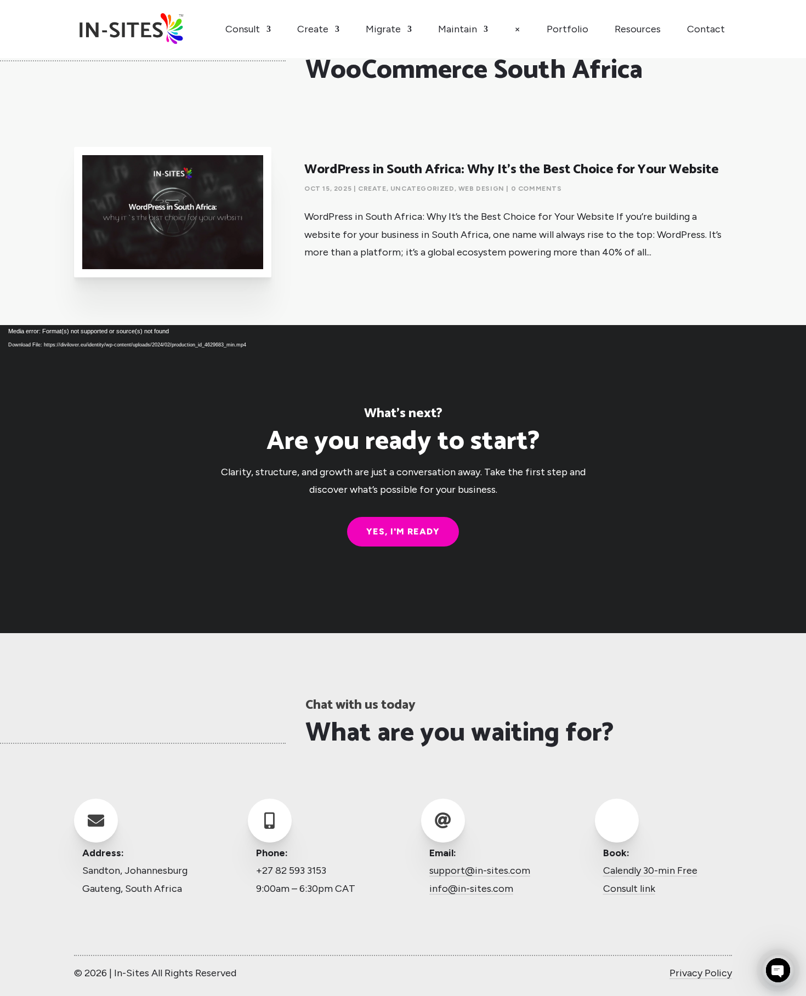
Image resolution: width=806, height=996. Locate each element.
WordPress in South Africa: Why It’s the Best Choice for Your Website (511, 169)
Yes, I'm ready (403, 531)
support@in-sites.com (479, 870)
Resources (638, 29)
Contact (706, 29)
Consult (242, 29)
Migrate (383, 29)
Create (312, 29)
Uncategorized (422, 188)
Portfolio (567, 29)
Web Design (481, 188)
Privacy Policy (700, 973)
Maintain (457, 29)
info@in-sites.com (471, 889)
